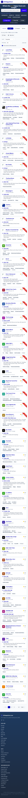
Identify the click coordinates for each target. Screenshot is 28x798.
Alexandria (3, 783)
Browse (2, 725)
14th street (17, 15)
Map (2, 736)
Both (23, 20)
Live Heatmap (4, 738)
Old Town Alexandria (5, 772)
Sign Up (2, 745)
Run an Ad (3, 743)
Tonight (2, 727)
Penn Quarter (4, 771)
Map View (12, 35)
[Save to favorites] (22, 51)
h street (9, 17)
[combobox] (10, 10)
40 (18, 707)
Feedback (3, 760)
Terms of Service (4, 752)
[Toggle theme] (22, 2)
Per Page (4, 42)
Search (24, 10)
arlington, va (11, 15)
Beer (24, 28)
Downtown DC (4, 778)
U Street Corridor (4, 780)
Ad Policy (3, 756)
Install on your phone (5, 761)
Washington (3, 774)
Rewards (3, 741)
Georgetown (3, 781)
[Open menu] (25, 2)
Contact (2, 758)
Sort (3, 39)
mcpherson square (16, 17)
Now (10, 28)
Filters (4, 35)
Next (22, 707)
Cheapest (18, 28)
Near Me (16, 20)
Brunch (2, 729)
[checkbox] (21, 42)
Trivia (2, 731)
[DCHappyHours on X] (3, 720)
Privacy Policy (4, 754)
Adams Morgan (4, 776)
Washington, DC (4, 767)
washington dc (4, 15)
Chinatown (3, 787)
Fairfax (2, 785)
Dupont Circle (4, 769)
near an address (15, 22)
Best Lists (3, 734)
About (2, 751)
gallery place (23, 15)
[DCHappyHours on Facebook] (1, 720)
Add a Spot (3, 740)
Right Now (7, 20)
